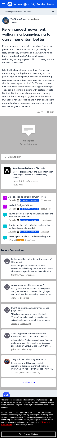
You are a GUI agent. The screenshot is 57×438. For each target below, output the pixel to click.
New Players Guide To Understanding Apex (30, 236)
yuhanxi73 (15, 349)
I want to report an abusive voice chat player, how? (30, 309)
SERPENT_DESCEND (20, 372)
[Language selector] (26, 4)
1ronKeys (15, 323)
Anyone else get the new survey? (27, 285)
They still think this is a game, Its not (29, 359)
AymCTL (15, 298)
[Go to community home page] (14, 4)
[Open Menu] (53, 11)
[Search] (33, 4)
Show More (30, 382)
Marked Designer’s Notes (20, 205)
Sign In (50, 4)
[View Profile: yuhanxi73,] (7, 335)
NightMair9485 (17, 275)
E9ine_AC (12, 240)
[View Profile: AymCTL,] (7, 287)
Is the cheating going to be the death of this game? (31, 260)
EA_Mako (12, 200)
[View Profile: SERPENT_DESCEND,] (7, 361)
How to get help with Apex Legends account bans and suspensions (30, 215)
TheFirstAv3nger (18, 19)
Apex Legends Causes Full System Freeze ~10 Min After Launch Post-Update (28, 335)
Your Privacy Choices (28, 434)
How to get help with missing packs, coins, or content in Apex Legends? (30, 226)
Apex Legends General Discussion (18, 11)
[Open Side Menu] (4, 4)
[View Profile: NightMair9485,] (7, 261)
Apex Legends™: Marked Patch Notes (27, 196)
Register (41, 4)
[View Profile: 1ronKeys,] (7, 310)
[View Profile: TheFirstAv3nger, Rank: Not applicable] (5, 20)
